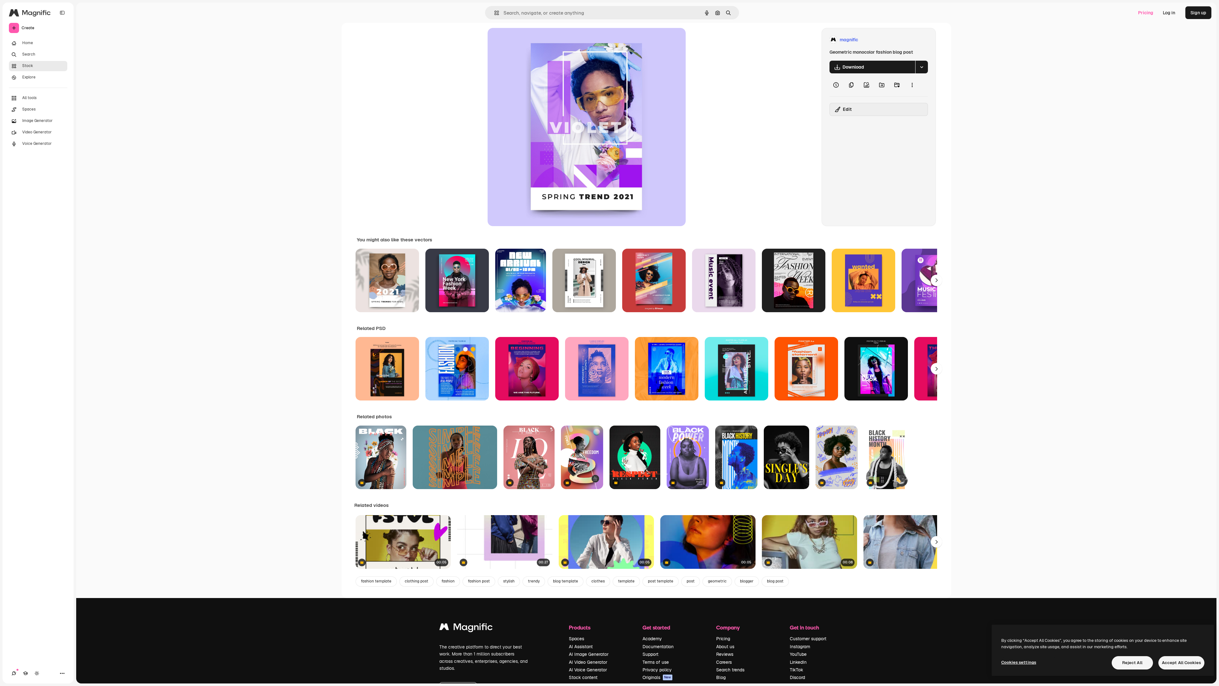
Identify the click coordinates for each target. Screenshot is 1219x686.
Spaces (576, 639)
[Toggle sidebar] (62, 13)
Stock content (583, 677)
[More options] (912, 84)
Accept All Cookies (1181, 662)
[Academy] (25, 673)
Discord (797, 677)
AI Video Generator (588, 662)
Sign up (1198, 13)
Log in (1169, 13)
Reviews (724, 654)
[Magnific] (466, 628)
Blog (721, 677)
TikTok (796, 670)
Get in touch (804, 627)
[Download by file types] (921, 67)
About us (725, 646)
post (691, 581)
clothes (598, 581)
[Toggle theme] (37, 673)
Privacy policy (657, 670)
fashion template (376, 581)
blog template (565, 581)
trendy (534, 581)
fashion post (479, 581)
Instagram (800, 646)
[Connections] (14, 673)
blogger (747, 581)
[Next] (936, 280)
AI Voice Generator (588, 670)
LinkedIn (798, 662)
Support (650, 654)
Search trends (730, 670)
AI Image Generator (589, 654)
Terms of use (656, 662)
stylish (509, 581)
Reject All (1132, 662)
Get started (656, 627)
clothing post (416, 581)
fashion (448, 581)
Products (579, 627)
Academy (652, 639)
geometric (717, 581)
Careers (724, 662)
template (626, 581)
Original (528, 40)
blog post (775, 581)
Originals (657, 677)
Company (728, 627)
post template (660, 581)
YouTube (798, 654)
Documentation (658, 646)
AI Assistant (581, 646)
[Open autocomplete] (494, 12)
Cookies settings (1018, 662)
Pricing (1145, 13)
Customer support (808, 639)
